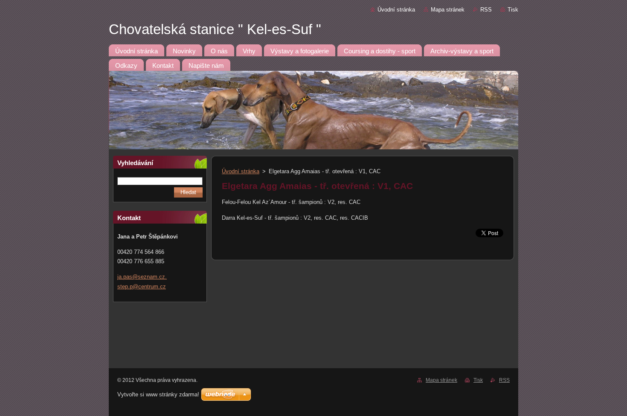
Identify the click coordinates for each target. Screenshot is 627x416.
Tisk (513, 9)
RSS (486, 9)
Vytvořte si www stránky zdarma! (158, 394)
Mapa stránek (447, 9)
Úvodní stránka (396, 9)
